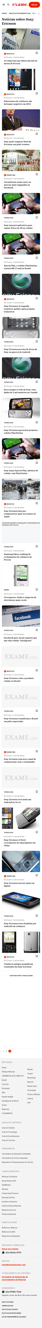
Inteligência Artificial (10, 1101)
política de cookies (10, 1309)
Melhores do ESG (8, 1232)
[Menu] (4, 5)
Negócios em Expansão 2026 (19, 13)
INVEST (4, 13)
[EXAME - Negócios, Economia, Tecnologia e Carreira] (20, 5)
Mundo (30, 1069)
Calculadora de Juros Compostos (15, 1158)
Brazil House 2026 (9, 1181)
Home (4, 1068)
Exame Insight (7, 1097)
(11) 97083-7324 (13, 1292)
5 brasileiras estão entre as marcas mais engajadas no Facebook (17, 185)
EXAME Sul (6, 1185)
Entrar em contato (10, 1249)
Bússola (5, 1189)
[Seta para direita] (36, 13)
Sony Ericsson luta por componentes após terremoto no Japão (20, 514)
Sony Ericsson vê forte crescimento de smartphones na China (20, 843)
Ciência (30, 1099)
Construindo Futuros (10, 1193)
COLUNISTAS (7, 1113)
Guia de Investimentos (10, 1136)
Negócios (5, 1109)
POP (29, 1103)
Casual (30, 1074)
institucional (8, 1302)
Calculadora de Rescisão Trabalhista (16, 1154)
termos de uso (7, 1306)
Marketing (31, 1078)
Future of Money (33, 1094)
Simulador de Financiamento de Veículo (17, 1162)
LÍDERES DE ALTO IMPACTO (13, 1076)
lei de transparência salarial (14, 1317)
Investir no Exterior (9, 1202)
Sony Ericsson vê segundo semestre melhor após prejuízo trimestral (19, 309)
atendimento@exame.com (14, 1265)
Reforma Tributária (9, 1177)
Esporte (30, 1082)
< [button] (3, 1051)
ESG (3, 1093)
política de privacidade (11, 1313)
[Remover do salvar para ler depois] (36, 52)
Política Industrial (9, 1214)
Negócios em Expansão (11, 1236)
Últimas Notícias (8, 1072)
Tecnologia (31, 1090)
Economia (6, 1088)
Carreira (5, 1084)
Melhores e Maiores (9, 1228)
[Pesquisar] (8, 5)
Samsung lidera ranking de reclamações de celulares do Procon (18, 557)
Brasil (4, 1080)
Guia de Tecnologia (9, 1132)
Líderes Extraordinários (11, 1206)
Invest (4, 1105)
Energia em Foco (8, 1197)
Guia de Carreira (8, 1140)
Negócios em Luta (9, 1210)
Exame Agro (32, 1086)
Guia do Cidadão (8, 1128)
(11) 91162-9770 (13, 1252)
